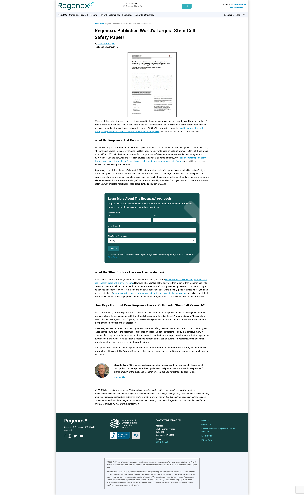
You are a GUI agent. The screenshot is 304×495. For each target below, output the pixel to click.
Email (114, 226)
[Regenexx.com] (76, 424)
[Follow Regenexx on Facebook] (65, 436)
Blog (238, 15)
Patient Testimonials (110, 15)
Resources (127, 15)
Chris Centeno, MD (106, 43)
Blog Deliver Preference (117, 236)
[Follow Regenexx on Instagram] (69, 436)
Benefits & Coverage (144, 15)
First (109, 216)
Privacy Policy (112, 257)
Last (154, 216)
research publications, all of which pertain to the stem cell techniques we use (150, 293)
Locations (229, 15)
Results (93, 15)
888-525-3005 (239, 4)
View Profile (119, 377)
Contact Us (206, 424)
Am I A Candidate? (235, 8)
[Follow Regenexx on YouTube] (81, 436)
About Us (62, 15)
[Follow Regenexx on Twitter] (75, 436)
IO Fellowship (207, 436)
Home (97, 23)
